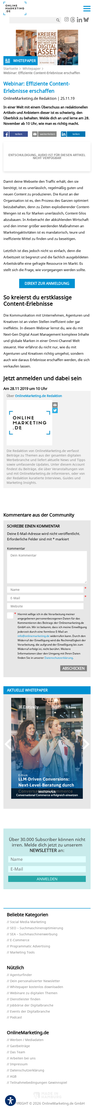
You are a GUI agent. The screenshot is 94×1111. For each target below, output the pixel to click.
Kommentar (16, 549)
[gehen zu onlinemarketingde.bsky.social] (86, 20)
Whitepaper (32, 68)
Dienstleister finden (25, 999)
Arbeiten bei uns (23, 1058)
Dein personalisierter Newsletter (35, 981)
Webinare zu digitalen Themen (33, 993)
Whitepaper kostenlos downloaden (36, 987)
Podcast (16, 1017)
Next (83, 743)
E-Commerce (19, 940)
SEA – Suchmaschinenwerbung (33, 934)
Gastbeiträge (20, 1046)
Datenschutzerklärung (58, 658)
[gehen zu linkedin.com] (79, 20)
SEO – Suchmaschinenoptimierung (36, 928)
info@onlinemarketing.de (34, 636)
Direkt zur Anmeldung (47, 283)
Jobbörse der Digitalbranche (31, 1005)
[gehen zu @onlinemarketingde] (72, 20)
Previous (10, 743)
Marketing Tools (22, 952)
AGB (13, 1077)
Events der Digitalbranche (30, 1012)
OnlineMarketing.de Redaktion (38, 396)
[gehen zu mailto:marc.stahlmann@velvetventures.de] (55, 405)
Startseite (10, 68)
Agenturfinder (21, 975)
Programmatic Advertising (30, 946)
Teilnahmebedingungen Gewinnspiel (38, 1083)
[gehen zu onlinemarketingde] (66, 19)
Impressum (19, 1064)
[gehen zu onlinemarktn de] (55, 410)
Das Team (17, 1052)
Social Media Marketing (28, 922)
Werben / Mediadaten (27, 1040)
